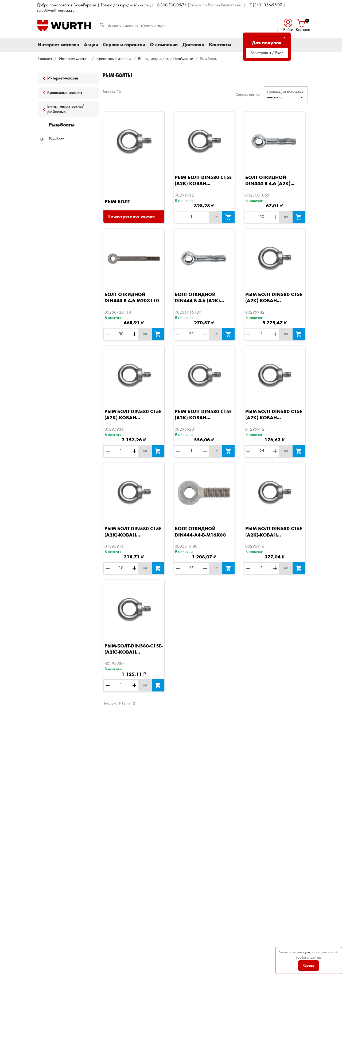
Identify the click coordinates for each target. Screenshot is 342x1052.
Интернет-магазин (58, 44)
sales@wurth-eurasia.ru (55, 11)
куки (306, 952)
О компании (164, 44)
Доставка (193, 44)
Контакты (220, 44)
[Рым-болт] (133, 142)
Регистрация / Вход (266, 53)
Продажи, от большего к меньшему (286, 95)
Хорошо (308, 965)
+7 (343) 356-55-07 (264, 5)
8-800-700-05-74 (172, 5)
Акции (91, 44)
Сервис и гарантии (124, 44)
